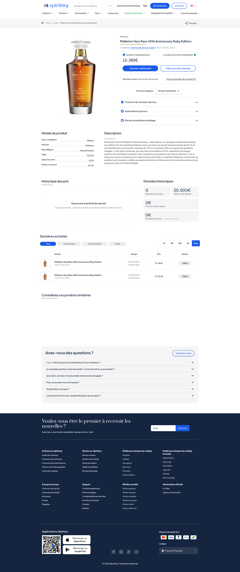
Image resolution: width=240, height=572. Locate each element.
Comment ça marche (51, 488)
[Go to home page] (56, 6)
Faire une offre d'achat (178, 68)
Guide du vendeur (89, 463)
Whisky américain (129, 500)
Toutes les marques (50, 471)
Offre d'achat (94, 243)
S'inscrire (179, 5)
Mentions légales (89, 492)
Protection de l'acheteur (52, 459)
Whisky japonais (129, 488)
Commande (69, 243)
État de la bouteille (90, 471)
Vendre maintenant (134, 13)
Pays (97, 13)
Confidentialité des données (94, 496)
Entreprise (46, 496)
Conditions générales (91, 488)
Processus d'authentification (54, 463)
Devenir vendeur (89, 455)
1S (164, 243)
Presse (45, 500)
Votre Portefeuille (189, 13)
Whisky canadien (129, 496)
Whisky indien (128, 504)
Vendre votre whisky (90, 459)
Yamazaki (126, 471)
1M (172, 243)
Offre (117, 243)
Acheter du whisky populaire (53, 467)
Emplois (85, 508)
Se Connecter (159, 5)
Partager (193, 23)
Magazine (46, 504)
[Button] (113, 552)
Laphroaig (167, 462)
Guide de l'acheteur (50, 455)
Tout (48, 243)
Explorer (46, 13)
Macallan (126, 455)
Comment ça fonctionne (128, 5)
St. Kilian (166, 488)
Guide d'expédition (90, 467)
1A (188, 243)
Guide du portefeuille (51, 492)
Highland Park (168, 458)
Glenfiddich (167, 466)
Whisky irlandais (129, 492)
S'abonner (182, 428)
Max (196, 243)
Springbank (127, 463)
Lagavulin (166, 470)
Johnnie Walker (128, 475)
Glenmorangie (169, 477)
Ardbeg (125, 459)
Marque (62, 13)
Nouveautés (80, 13)
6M (180, 243)
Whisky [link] (48, 23)
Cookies (85, 504)
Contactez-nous (183, 353)
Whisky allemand (129, 508)
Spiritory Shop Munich (172, 492)
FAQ (145, 5)
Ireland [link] (55, 23)
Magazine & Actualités (161, 13)
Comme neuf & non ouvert (142, 47)
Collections (113, 13)
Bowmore (126, 467)
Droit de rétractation (90, 500)
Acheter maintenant (140, 68)
